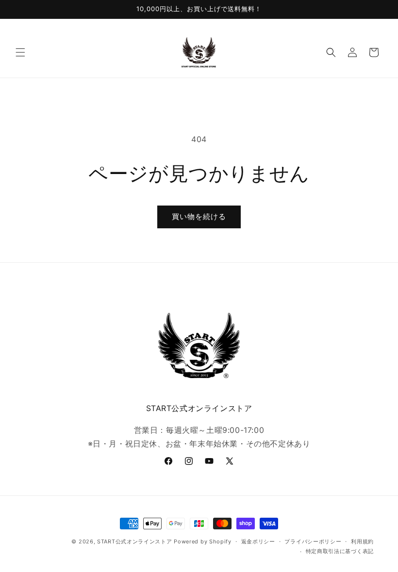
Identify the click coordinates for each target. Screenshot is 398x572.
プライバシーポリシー (312, 541)
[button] (20, 52)
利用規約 (362, 541)
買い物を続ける (199, 216)
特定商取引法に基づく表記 (340, 551)
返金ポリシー (258, 541)
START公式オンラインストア (134, 541)
